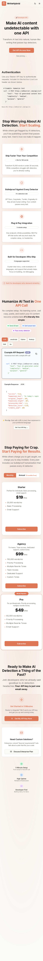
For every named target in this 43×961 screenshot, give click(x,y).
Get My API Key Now (23, 718)
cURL (5, 339)
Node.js (31, 339)
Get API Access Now (21, 50)
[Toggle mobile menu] (39, 4)
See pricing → (21, 56)
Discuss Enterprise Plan (23, 751)
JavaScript (13, 339)
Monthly (10, 475)
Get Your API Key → (21, 427)
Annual (28, 475)
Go (11, 344)
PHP (4, 344)
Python (23, 339)
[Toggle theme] (35, 4)
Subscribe (21, 529)
